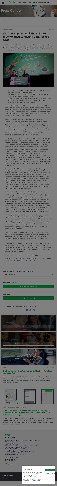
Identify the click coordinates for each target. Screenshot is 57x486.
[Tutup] (53, 467)
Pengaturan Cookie (50, 473)
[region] (38, 475)
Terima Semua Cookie (51, 469)
